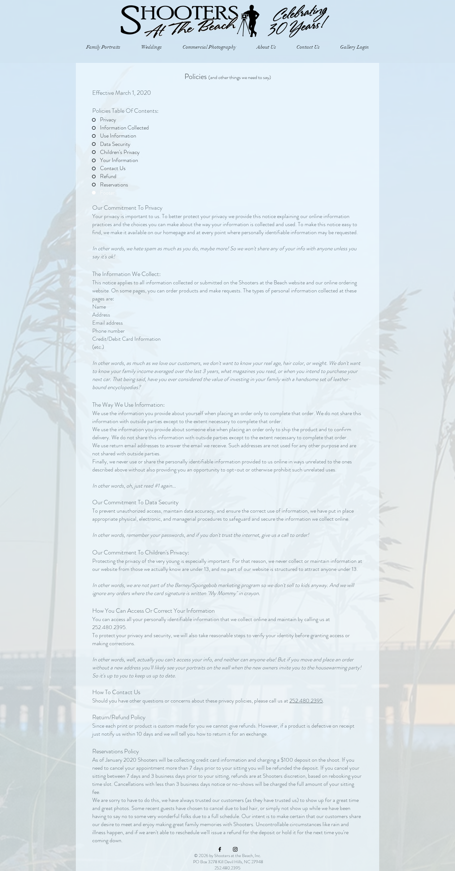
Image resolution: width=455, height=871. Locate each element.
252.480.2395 (306, 701)
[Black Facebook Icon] (220, 849)
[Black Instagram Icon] (235, 849)
